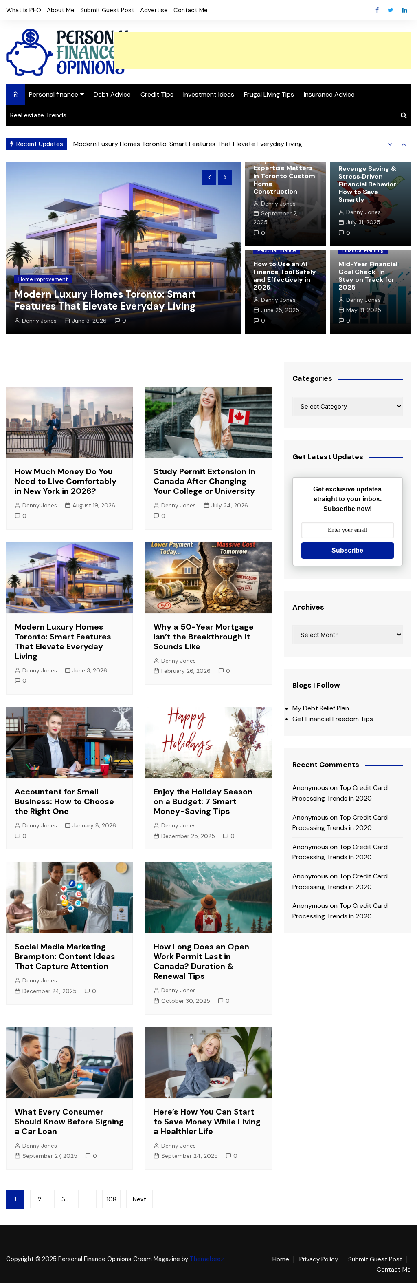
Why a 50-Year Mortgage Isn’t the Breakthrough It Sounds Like (166, 143)
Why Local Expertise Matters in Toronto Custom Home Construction (284, 176)
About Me (61, 10)
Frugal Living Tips (269, 94)
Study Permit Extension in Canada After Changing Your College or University (204, 481)
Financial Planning (363, 250)
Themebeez (207, 1259)
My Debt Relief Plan (320, 708)
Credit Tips (156, 94)
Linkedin (405, 10)
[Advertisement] (262, 50)
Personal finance (53, 94)
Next (139, 1199)
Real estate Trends (38, 115)
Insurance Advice (329, 94)
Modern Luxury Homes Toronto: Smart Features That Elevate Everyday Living (63, 641)
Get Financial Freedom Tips (332, 718)
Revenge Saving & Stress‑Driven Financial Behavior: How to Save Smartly (368, 184)
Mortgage (31, 279)
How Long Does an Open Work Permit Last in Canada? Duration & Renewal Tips (201, 961)
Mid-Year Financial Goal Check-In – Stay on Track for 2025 (367, 276)
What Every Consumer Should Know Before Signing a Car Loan (69, 1121)
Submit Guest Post (107, 10)
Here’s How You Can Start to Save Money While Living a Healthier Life (207, 1121)
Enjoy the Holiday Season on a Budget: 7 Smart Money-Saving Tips (203, 801)
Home (280, 1259)
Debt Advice (112, 94)
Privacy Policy (318, 1259)
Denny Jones (39, 320)
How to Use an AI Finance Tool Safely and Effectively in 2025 (284, 276)
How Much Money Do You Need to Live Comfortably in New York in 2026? (65, 481)
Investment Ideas (208, 94)
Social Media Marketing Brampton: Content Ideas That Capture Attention (65, 956)
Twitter (391, 10)
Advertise (154, 10)
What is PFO (23, 10)
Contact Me (190, 10)
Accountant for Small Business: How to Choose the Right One (64, 801)
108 (111, 1199)
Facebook (377, 10)
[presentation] (390, 144)
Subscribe (347, 550)
